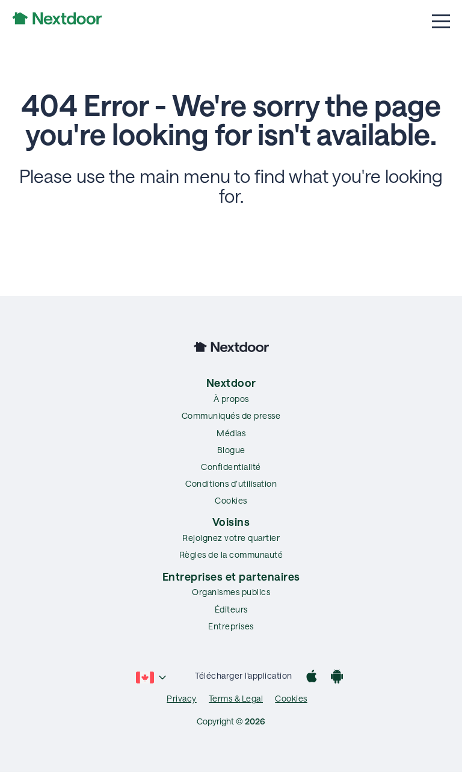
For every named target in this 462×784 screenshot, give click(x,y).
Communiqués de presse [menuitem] (231, 415)
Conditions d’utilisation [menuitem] (231, 483)
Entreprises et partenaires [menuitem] (231, 576)
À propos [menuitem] (231, 399)
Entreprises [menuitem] (231, 626)
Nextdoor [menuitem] (231, 382)
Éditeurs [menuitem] (231, 609)
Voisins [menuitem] (231, 521)
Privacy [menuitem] (182, 698)
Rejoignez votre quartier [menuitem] (231, 537)
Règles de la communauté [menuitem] (231, 554)
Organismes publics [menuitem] (231, 592)
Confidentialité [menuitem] (231, 466)
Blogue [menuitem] (231, 450)
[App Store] (311, 678)
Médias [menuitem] (231, 433)
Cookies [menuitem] (231, 500)
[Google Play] (337, 678)
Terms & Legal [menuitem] (236, 698)
